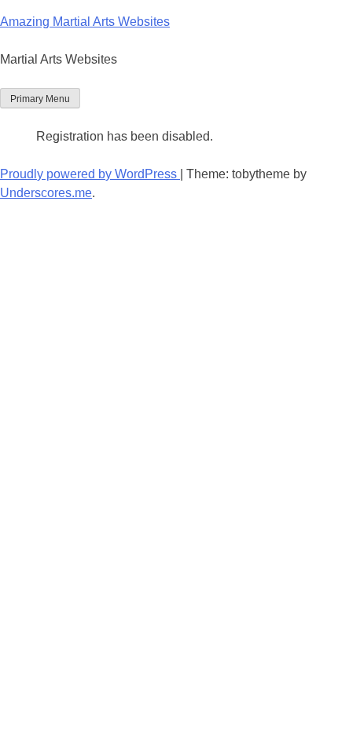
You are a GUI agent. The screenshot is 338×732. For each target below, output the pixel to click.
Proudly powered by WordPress (90, 174)
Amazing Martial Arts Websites (85, 21)
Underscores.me (46, 192)
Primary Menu (40, 98)
